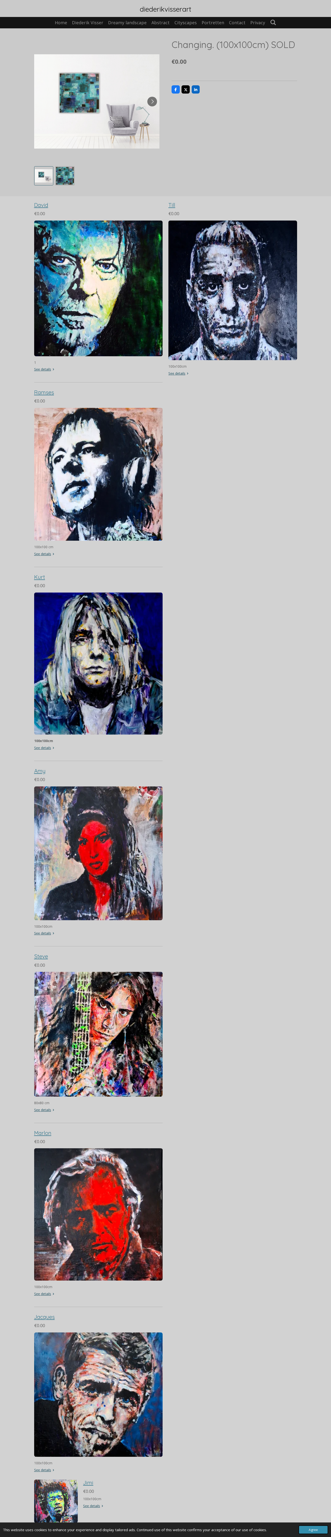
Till (171, 205)
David (41, 205)
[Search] (273, 22)
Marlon (42, 1133)
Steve (41, 956)
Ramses (44, 392)
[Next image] (152, 101)
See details (42, 369)
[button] (44, 176)
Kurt (39, 577)
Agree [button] (313, 1530)
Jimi (88, 1482)
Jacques (44, 1317)
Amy (40, 771)
